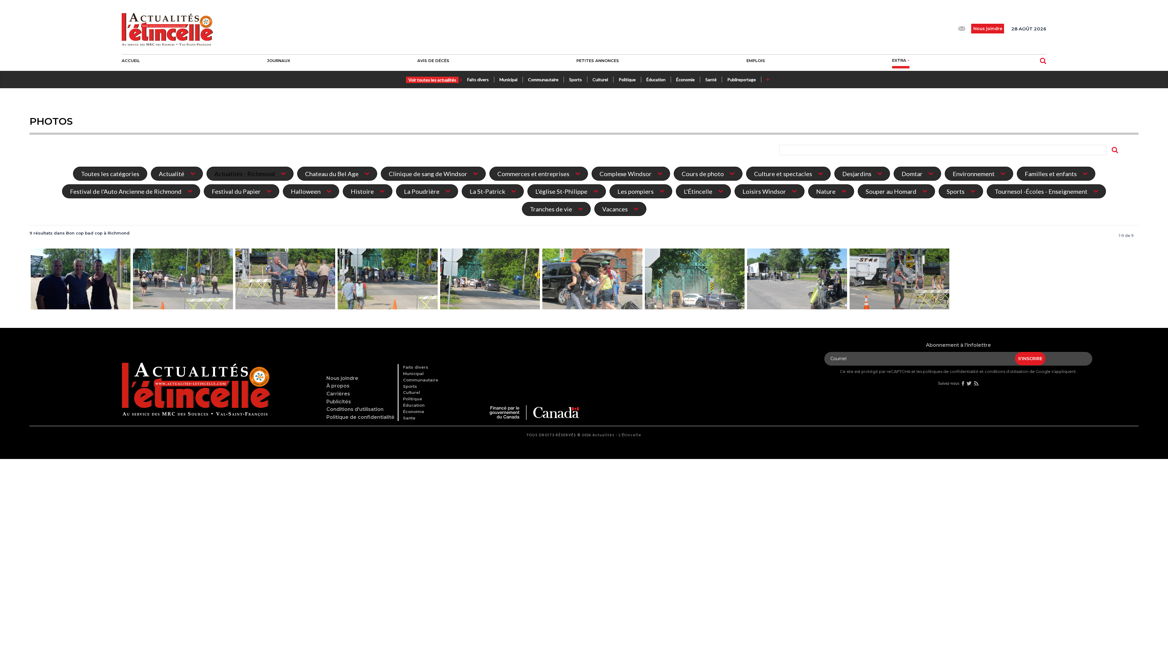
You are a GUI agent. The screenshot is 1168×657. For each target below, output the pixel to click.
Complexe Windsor (626, 173)
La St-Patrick (487, 191)
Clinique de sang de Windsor (428, 173)
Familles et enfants (1051, 173)
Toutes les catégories (110, 173)
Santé (711, 79)
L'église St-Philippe (561, 191)
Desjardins (856, 173)
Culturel (600, 79)
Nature (826, 191)
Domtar (912, 173)
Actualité (171, 173)
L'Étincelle (698, 191)
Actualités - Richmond (244, 173)
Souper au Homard (891, 191)
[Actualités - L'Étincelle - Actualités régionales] (167, 28)
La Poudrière (422, 191)
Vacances (615, 209)
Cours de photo (703, 173)
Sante (409, 417)
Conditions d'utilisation (355, 409)
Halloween (306, 191)
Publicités (338, 402)
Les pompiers (635, 191)
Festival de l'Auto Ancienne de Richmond (126, 191)
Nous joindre (342, 378)
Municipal (508, 79)
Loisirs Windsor (764, 191)
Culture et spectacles (783, 173)
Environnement (974, 173)
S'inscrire (1030, 358)
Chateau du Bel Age (332, 173)
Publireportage (741, 79)
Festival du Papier (236, 191)
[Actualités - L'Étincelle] (195, 383)
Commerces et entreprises (533, 173)
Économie (685, 79)
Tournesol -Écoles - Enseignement (1041, 191)
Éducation (656, 79)
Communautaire (543, 79)
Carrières (338, 394)
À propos (337, 386)
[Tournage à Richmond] (80, 279)
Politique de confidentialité (360, 417)
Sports (575, 79)
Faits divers (478, 79)
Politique (627, 79)
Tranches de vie (551, 209)
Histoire (362, 191)
